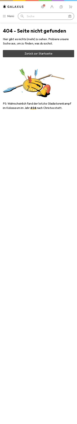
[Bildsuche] (70, 16)
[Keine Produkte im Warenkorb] (70, 7)
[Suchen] (22, 16)
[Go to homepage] (13, 6)
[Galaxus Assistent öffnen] (61, 7)
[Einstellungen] (42, 7)
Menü (10, 16)
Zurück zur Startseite (38, 53)
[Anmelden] (52, 6)
